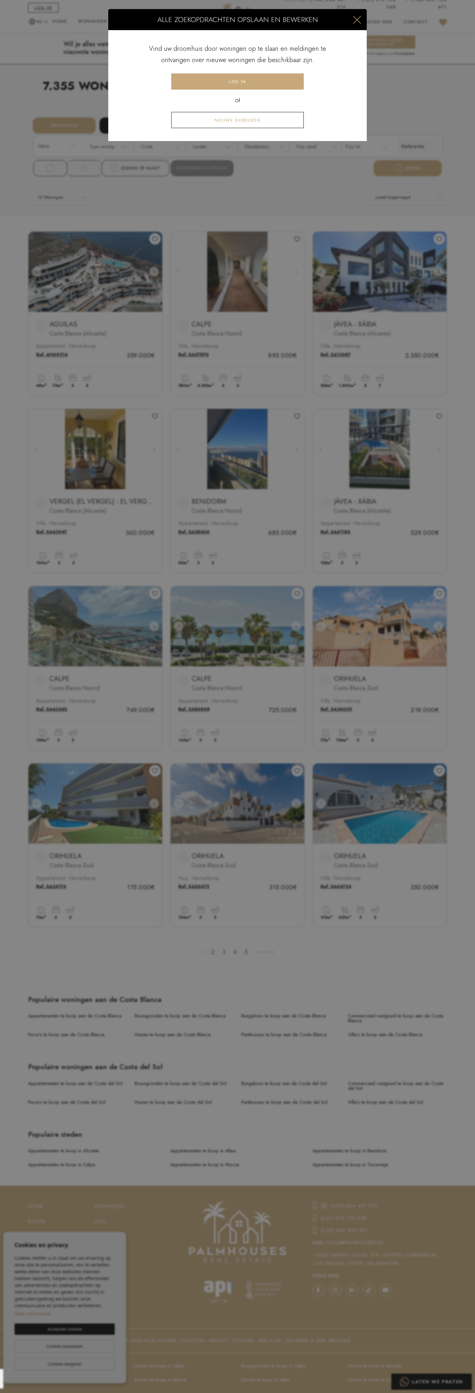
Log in (237, 82)
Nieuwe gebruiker (237, 120)
